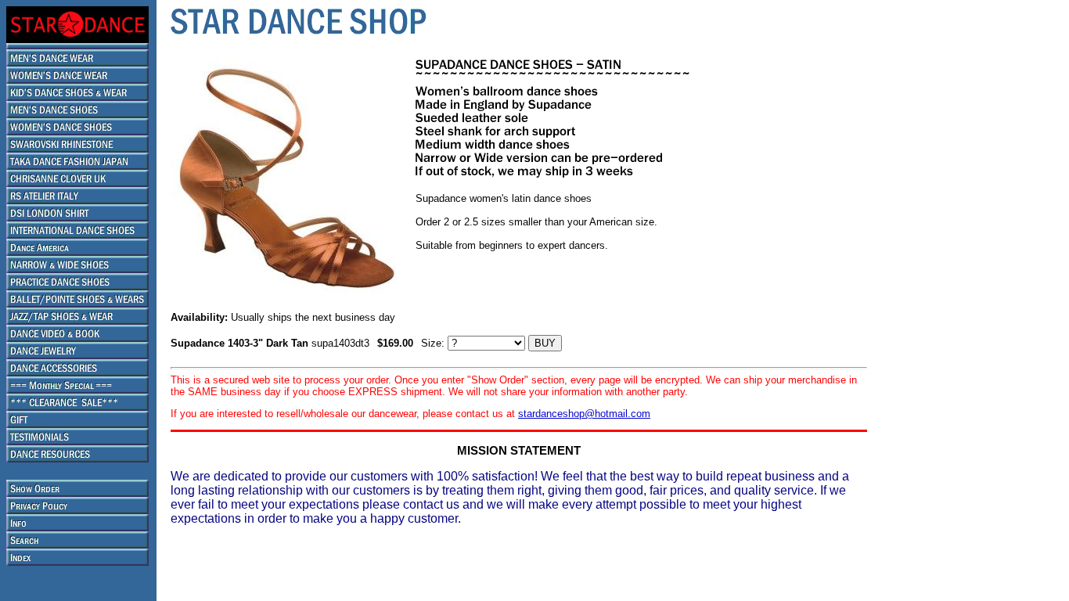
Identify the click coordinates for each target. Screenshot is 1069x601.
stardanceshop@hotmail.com (584, 413)
